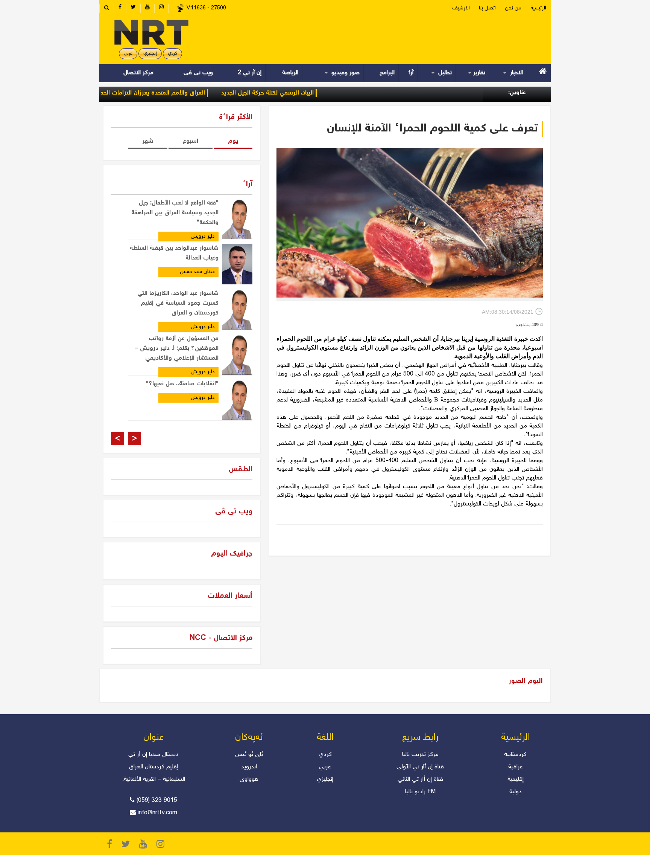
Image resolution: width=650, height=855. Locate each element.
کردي (172, 53)
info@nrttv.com (157, 813)
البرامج (387, 73)
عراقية (515, 767)
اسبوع (190, 141)
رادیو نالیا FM (420, 792)
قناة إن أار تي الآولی (420, 767)
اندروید (249, 767)
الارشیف (461, 8)
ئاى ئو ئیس (249, 754)
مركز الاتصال (138, 73)
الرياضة (290, 73)
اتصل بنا (487, 8)
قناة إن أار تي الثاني (420, 779)
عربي (128, 53)
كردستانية (515, 754)
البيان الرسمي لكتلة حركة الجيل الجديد (292, 93)
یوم (233, 141)
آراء (411, 73)
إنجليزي (150, 53)
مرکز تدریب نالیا (420, 754)
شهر (147, 141)
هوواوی (249, 779)
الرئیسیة (538, 8)
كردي (325, 754)
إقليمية (515, 779)
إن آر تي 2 (249, 73)
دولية (515, 792)
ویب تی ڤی (197, 73)
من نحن (513, 8)
